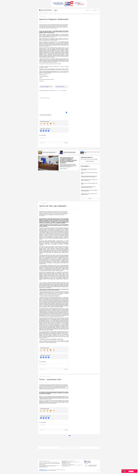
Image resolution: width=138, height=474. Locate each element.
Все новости (90, 198)
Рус (86, 10)
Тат (90, 10)
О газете (54, 12)
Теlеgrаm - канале (57, 90)
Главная (40, 12)
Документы (73, 447)
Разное (77, 447)
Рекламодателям (45, 12)
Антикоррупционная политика (43, 469)
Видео (64, 447)
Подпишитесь (131, 471)
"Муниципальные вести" (44, 203)
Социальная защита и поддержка (45, 376)
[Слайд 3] (58, 171)
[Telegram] (46, 131)
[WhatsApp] (48, 131)
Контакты (50, 12)
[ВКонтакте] (41, 131)
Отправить (65, 142)
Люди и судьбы (42, 16)
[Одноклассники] (43, 131)
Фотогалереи (68, 447)
